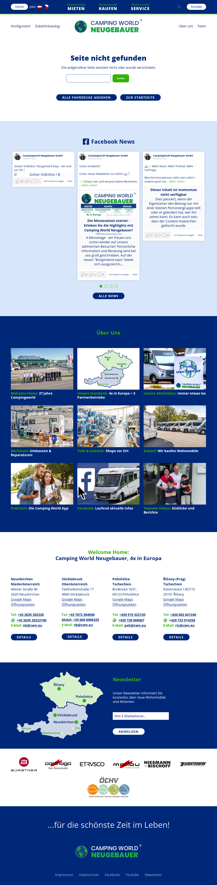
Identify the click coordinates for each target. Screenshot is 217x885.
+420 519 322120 (132, 614)
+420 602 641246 (183, 614)
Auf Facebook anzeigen (71, 274)
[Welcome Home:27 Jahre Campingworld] (42, 373)
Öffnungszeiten (23, 604)
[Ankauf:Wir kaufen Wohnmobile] (175, 429)
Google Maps (21, 599)
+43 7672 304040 (82, 614)
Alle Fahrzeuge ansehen (86, 97)
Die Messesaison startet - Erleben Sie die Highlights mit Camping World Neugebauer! (60, 225)
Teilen (22, 181)
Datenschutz (89, 874)
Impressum (64, 874)
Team (201, 26)
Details (24, 637)
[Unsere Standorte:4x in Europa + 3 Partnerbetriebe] (108, 373)
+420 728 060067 (131, 620)
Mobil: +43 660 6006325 (80, 619)
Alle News (109, 296)
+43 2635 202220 (31, 614)
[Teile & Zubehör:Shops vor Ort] (108, 429)
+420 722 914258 (182, 620)
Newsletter (153, 874)
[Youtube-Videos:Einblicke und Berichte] (175, 488)
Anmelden (129, 731)
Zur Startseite (140, 97)
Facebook (112, 874)
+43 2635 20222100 (31, 620)
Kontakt (196, 7)
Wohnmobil (76, 6)
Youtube (132, 874)
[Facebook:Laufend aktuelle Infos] (108, 486)
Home (19, 7)
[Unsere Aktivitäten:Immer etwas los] (175, 371)
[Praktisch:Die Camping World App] (42, 486)
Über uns (186, 26)
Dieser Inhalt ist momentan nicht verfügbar (126, 192)
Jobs (33, 7)
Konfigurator (21, 26)
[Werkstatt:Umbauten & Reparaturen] (42, 431)
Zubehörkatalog (47, 26)
